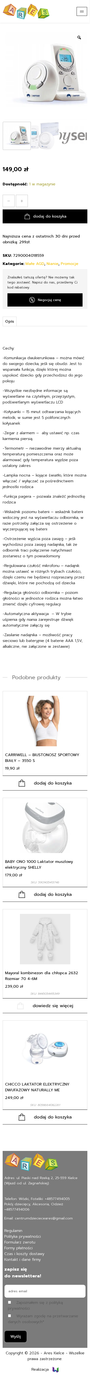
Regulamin (13, 1231)
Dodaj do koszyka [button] (53, 783)
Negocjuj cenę (49, 299)
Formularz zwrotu (19, 1242)
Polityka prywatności (22, 1236)
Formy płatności (18, 1248)
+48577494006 (17, 1209)
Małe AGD (34, 264)
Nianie (52, 264)
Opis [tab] (9, 321)
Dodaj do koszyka (49, 216)
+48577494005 (57, 1198)
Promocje (69, 264)
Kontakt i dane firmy (22, 1259)
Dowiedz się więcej (53, 1005)
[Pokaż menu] (82, 11)
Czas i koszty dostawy (24, 1254)
